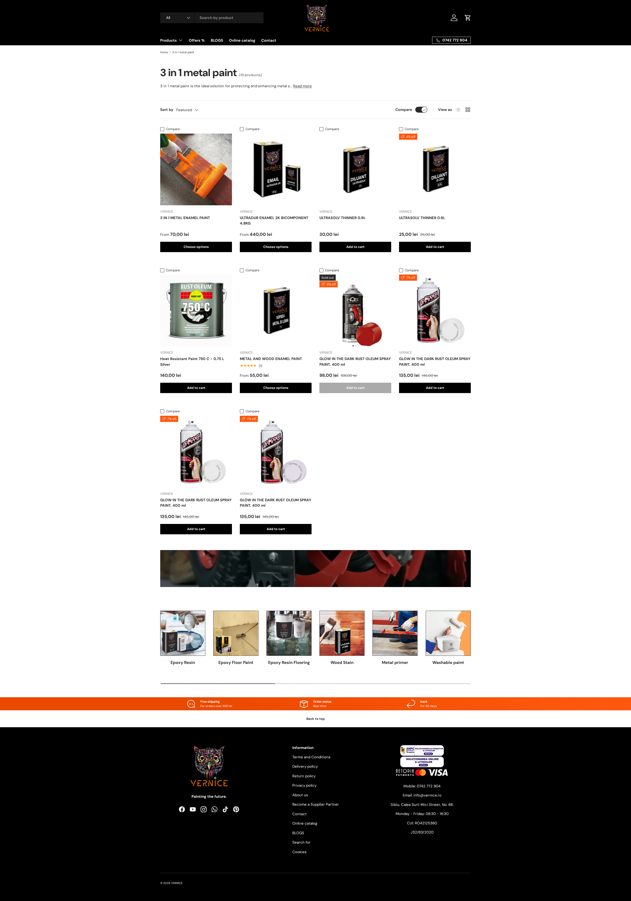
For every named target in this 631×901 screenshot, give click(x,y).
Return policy (304, 776)
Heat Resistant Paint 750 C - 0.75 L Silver (192, 361)
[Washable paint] (448, 633)
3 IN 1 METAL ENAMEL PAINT (185, 217)
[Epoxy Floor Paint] (235, 633)
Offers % (197, 40)
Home (164, 52)
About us (300, 795)
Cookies (299, 851)
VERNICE (176, 883)
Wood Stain (342, 662)
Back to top (315, 719)
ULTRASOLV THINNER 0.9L (342, 217)
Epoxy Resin (183, 662)
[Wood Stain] (342, 633)
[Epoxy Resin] (182, 633)
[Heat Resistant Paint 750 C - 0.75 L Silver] (196, 310)
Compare (403, 109)
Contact (268, 40)
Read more (302, 86)
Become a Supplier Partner (315, 804)
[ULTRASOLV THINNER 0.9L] (355, 169)
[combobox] (211, 17)
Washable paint (448, 662)
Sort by (166, 109)
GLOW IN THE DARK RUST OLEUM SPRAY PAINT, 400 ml (355, 361)
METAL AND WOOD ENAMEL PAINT (271, 358)
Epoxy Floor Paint (235, 662)
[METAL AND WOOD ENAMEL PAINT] (276, 310)
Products (168, 40)
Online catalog (242, 40)
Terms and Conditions (311, 757)
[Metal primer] (395, 633)
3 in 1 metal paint (183, 52)
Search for (301, 842)
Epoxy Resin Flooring (289, 662)
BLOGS (217, 40)
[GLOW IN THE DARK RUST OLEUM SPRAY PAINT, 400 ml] (355, 310)
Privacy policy (304, 785)
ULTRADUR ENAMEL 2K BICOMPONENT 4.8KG (274, 220)
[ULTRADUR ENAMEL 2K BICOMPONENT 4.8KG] (276, 169)
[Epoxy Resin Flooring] (289, 633)
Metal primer (395, 662)
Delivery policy (305, 766)
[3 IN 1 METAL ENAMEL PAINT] (196, 169)
